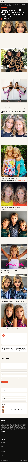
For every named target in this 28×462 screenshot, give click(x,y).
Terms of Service (3, 452)
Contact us (2, 437)
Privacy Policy (3, 436)
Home (2, 4)
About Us (2, 434)
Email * (2, 374)
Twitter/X (4, 396)
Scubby (2, 1)
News (2, 445)
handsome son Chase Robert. (22, 180)
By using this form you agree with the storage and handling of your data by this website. (13, 379)
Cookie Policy (3, 454)
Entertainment (6, 4)
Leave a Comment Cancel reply (6, 390)
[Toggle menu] (26, 1)
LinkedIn (4, 400)
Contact (2, 455)
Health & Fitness (3, 443)
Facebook (4, 398)
